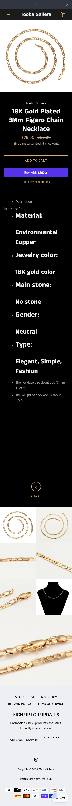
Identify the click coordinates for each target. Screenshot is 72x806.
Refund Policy (20, 703)
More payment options (36, 181)
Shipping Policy (44, 697)
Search (21, 697)
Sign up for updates (36, 714)
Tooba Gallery (36, 14)
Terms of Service (50, 703)
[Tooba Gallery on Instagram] (36, 759)
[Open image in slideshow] (36, 56)
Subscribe (51, 737)
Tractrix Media (27, 778)
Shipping (19, 143)
